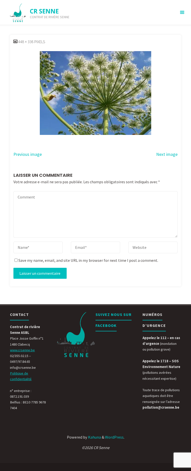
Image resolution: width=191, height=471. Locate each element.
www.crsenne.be (22, 350)
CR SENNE (44, 11)
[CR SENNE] (18, 12)
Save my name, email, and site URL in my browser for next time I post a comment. (88, 260)
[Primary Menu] (182, 12)
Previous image (27, 154)
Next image (167, 154)
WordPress (114, 437)
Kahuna (94, 437)
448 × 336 (26, 41)
